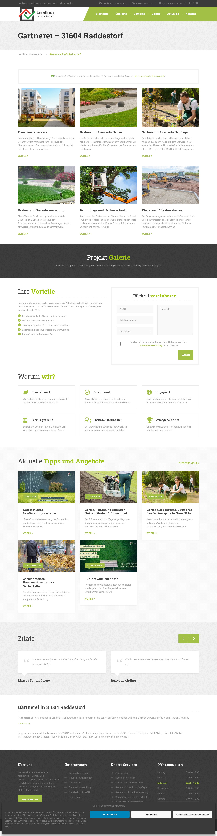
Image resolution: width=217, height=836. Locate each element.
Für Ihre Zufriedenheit (101, 579)
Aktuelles (173, 13)
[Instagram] (193, 3)
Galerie (156, 13)
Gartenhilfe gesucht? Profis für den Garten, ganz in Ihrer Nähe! (169, 511)
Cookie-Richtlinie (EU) (80, 792)
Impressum (75, 797)
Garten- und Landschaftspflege (165, 132)
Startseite (102, 13)
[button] (193, 638)
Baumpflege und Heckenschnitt (103, 210)
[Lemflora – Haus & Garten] (36, 14)
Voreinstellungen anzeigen (192, 814)
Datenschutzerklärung (150, 345)
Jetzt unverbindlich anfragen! (149, 76)
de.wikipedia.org (24, 723)
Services (139, 13)
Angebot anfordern (78, 773)
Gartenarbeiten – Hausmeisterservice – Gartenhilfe (38, 582)
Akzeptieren (109, 814)
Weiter (27, 533)
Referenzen (75, 782)
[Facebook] (189, 3)
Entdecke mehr (188, 463)
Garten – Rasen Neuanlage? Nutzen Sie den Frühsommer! (106, 511)
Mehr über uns (30, 799)
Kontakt (191, 13)
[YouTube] (197, 3)
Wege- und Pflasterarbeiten (162, 210)
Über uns (121, 13)
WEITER (22, 156)
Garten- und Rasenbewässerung (41, 210)
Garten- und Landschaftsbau (101, 132)
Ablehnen (151, 814)
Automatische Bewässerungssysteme (39, 511)
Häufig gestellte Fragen (80, 777)
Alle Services (121, 773)
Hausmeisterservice (32, 132)
